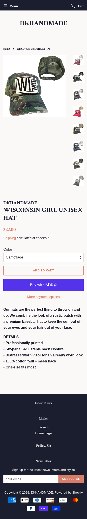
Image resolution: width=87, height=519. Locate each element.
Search (44, 427)
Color (7, 249)
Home (6, 48)
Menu (13, 6)
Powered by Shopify (69, 492)
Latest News (43, 403)
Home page (43, 433)
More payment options (43, 297)
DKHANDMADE (43, 23)
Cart (80, 6)
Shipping (9, 238)
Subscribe (71, 479)
